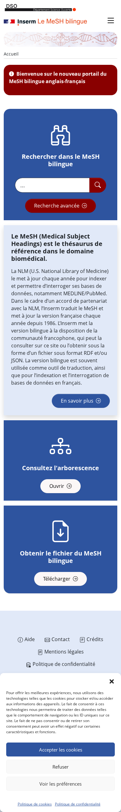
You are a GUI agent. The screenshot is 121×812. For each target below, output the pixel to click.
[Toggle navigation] (110, 20)
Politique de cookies (35, 804)
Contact (61, 639)
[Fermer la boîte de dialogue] (112, 681)
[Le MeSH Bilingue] (45, 22)
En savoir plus (78, 400)
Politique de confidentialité (78, 804)
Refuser (60, 767)
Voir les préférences (60, 784)
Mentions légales (64, 651)
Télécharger (57, 578)
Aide (30, 639)
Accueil (11, 54)
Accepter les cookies (60, 750)
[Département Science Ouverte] (40, 7)
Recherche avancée (57, 205)
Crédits (95, 639)
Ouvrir (57, 486)
